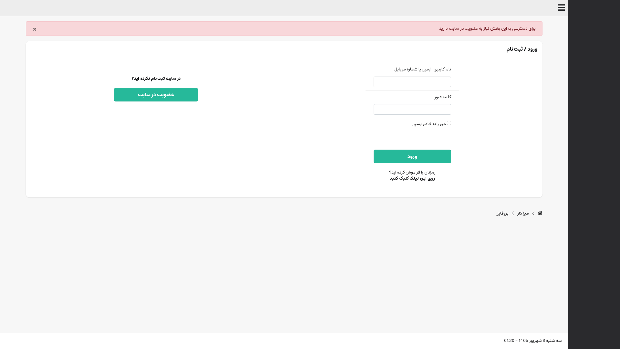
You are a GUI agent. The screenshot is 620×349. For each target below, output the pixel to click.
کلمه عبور (442, 97)
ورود (412, 156)
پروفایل (502, 213)
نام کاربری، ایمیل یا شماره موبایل (422, 69)
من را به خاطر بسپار (429, 124)
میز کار (523, 213)
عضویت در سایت (156, 94)
